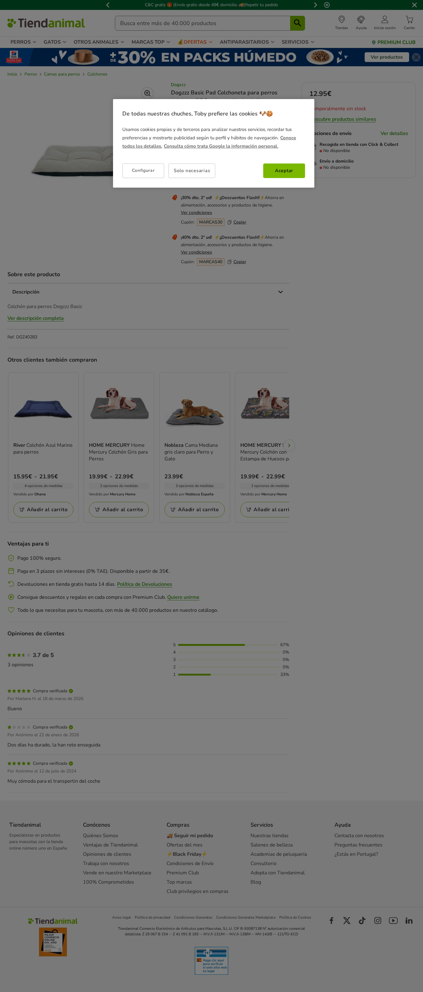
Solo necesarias (192, 171)
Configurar (143, 170)
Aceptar (284, 171)
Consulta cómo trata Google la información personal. (221, 146)
